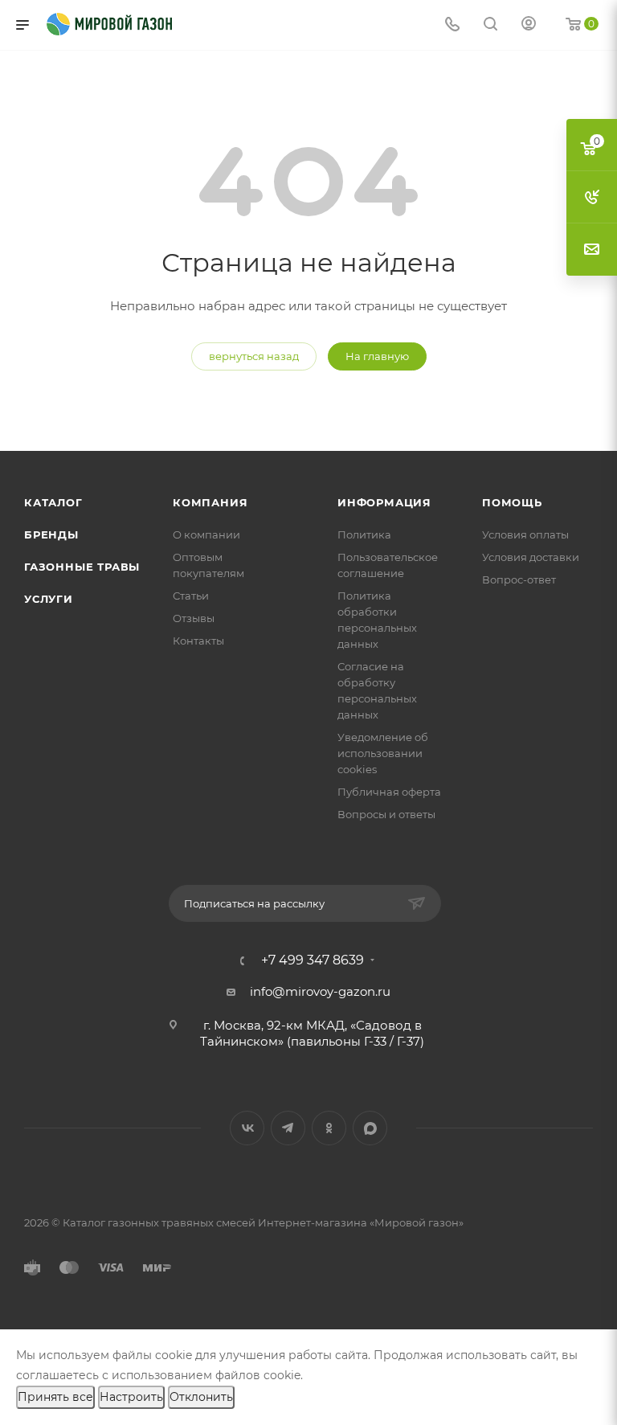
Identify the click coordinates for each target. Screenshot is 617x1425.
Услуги (48, 598)
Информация (384, 502)
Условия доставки (530, 557)
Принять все (55, 1397)
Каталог (53, 502)
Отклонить (201, 1397)
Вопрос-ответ (519, 579)
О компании (206, 534)
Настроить (131, 1397)
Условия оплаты (525, 534)
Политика (364, 534)
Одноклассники (329, 1128)
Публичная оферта (389, 791)
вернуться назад (254, 356)
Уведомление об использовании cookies (382, 753)
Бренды (51, 534)
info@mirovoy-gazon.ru (320, 991)
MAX (370, 1128)
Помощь (512, 502)
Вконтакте (247, 1128)
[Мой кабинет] (528, 25)
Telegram (288, 1128)
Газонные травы (82, 566)
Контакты (198, 640)
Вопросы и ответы (386, 814)
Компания (210, 502)
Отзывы (194, 618)
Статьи (191, 595)
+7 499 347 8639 (312, 960)
